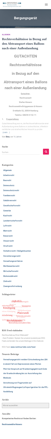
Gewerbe (7, 211)
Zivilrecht (7, 281)
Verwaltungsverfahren (13, 261)
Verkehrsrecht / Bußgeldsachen (17, 251)
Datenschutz (8, 185)
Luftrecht (7, 226)
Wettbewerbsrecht (11, 266)
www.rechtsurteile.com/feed (23, 347)
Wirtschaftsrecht (10, 271)
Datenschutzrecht (11, 190)
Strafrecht (8, 246)
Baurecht (7, 180)
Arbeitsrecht (8, 175)
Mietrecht (7, 231)
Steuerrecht (8, 241)
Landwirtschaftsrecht (12, 221)
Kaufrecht (7, 216)
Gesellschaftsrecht (11, 206)
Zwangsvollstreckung (12, 286)
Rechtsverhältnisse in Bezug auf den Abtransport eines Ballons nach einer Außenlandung (24, 43)
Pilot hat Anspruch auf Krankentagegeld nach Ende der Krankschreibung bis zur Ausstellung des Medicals (25, 373)
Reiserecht (8, 236)
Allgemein (6, 35)
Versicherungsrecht (12, 256)
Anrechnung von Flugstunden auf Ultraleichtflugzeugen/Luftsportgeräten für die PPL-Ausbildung (25, 387)
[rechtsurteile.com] (13, 4)
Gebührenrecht (9, 200)
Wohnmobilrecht (10, 276)
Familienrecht (9, 195)
